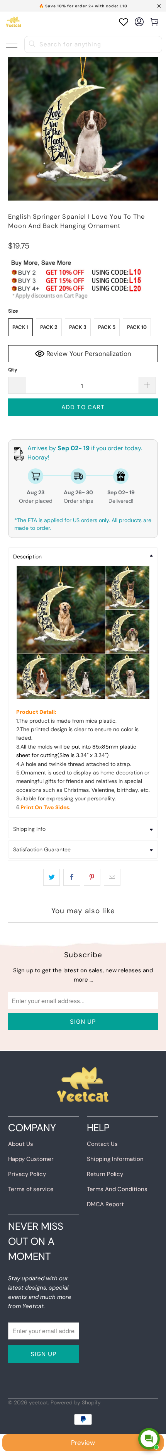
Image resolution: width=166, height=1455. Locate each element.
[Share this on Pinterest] (92, 877)
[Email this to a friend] (112, 877)
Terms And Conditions (117, 1189)
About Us (20, 1144)
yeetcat (38, 1402)
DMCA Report (105, 1204)
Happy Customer (31, 1159)
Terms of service (31, 1189)
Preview (83, 1442)
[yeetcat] (13, 22)
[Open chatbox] (149, 1439)
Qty (12, 369)
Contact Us (102, 1144)
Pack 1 (20, 327)
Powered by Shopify (76, 1402)
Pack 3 (77, 327)
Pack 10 (137, 327)
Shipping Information (115, 1159)
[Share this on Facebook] (71, 877)
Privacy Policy (27, 1174)
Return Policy (105, 1174)
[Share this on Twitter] (51, 877)
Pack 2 (49, 327)
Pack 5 (106, 327)
